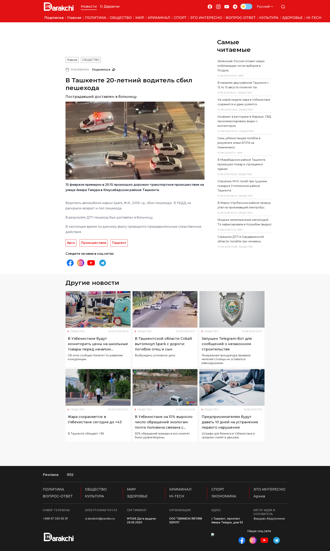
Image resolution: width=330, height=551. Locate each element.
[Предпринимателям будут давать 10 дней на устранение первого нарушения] (231, 387)
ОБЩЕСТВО (90, 60)
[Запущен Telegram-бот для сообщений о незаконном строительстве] (231, 309)
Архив (259, 496)
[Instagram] (218, 6)
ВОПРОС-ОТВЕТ (58, 496)
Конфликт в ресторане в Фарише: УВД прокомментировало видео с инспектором (244, 121)
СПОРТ (217, 489)
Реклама (50, 475)
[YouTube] (226, 6)
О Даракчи (110, 6)
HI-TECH (176, 496)
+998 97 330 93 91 (55, 518)
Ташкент (119, 243)
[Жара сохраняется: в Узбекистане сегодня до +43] (98, 387)
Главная (72, 60)
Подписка (54, 18)
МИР (131, 489)
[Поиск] (283, 6)
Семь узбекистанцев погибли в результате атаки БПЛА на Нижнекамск (239, 143)
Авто (71, 243)
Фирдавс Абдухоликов (269, 518)
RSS (70, 475)
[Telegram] (235, 6)
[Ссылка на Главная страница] (59, 6)
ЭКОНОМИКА (223, 496)
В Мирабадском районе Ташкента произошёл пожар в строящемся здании (241, 164)
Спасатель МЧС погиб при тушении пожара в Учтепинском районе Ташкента (242, 186)
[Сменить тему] (246, 6)
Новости (89, 6)
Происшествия (93, 243)
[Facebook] (210, 6)
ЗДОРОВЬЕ (137, 496)
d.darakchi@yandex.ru (100, 518)
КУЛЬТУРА (94, 496)
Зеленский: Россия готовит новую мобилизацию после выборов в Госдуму (241, 65)
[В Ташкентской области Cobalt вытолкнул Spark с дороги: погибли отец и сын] (165, 309)
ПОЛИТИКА (53, 489)
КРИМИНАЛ (180, 489)
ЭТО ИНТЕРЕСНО (269, 489)
